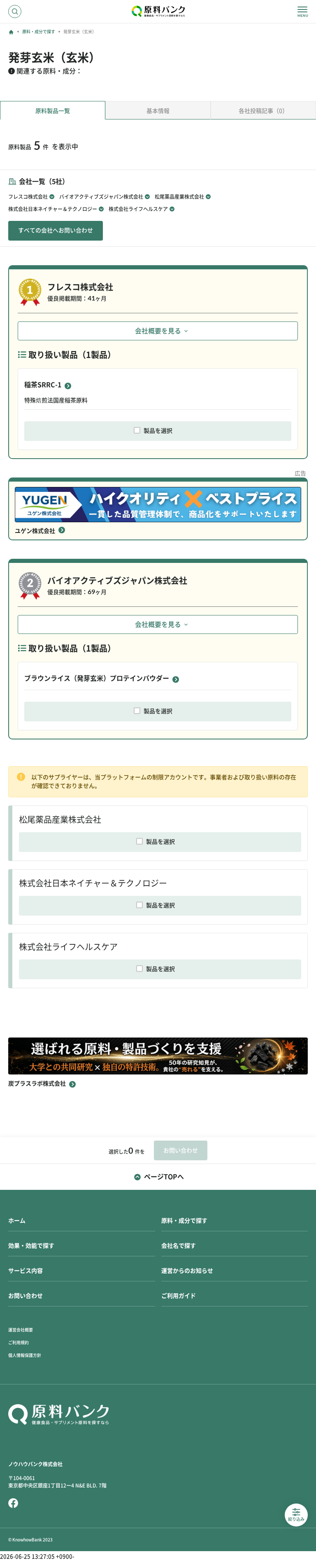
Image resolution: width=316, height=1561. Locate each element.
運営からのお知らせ (187, 1271)
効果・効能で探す (31, 1246)
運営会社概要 (20, 1330)
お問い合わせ (25, 1296)
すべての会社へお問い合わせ (55, 230)
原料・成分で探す (38, 32)
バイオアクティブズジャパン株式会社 (101, 196)
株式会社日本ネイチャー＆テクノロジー (52, 209)
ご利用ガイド (178, 1296)
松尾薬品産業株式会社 (179, 196)
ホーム (17, 1221)
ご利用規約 (18, 1343)
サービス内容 (25, 1271)
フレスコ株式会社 (28, 196)
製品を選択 (158, 431)
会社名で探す (178, 1246)
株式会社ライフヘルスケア (138, 209)
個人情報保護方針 (24, 1355)
